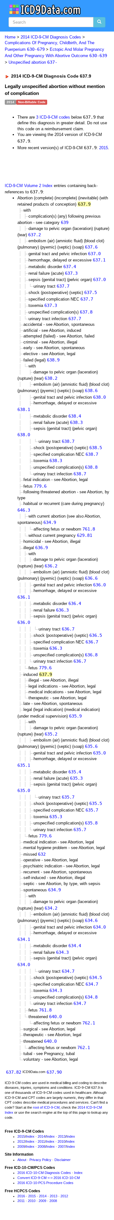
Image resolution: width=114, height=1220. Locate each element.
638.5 (95, 447)
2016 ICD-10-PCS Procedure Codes (45, 1183)
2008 (41, 1146)
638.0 (99, 397)
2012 (21, 1141)
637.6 (91, 246)
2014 (41, 1136)
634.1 (23, 939)
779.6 (40, 486)
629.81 (84, 535)
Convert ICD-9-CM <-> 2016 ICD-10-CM (48, 1178)
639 (64, 222)
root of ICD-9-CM (46, 1107)
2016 (21, 1196)
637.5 (90, 292)
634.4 (74, 945)
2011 (41, 1141)
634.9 (49, 522)
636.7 (68, 628)
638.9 (53, 359)
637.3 (71, 273)
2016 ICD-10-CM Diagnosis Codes (44, 1173)
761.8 (88, 528)
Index (30, 1136)
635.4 (74, 771)
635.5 (95, 803)
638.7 (68, 441)
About (21, 1160)
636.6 (91, 578)
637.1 (99, 259)
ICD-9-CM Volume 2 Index (29, 185)
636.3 (62, 610)
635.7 (68, 797)
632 (42, 854)
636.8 (91, 654)
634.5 (95, 977)
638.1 (23, 409)
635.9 (75, 716)
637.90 (54, 1072)
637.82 (13, 1072)
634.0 (99, 927)
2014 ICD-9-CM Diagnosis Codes (51, 37)
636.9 (41, 547)
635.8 (91, 822)
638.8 (91, 467)
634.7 (68, 971)
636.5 (95, 635)
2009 (21, 1146)
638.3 (76, 422)
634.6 (91, 920)
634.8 (91, 997)
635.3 (76, 778)
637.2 (34, 234)
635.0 (99, 752)
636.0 (99, 584)
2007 (62, 1146)
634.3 (62, 952)
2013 (62, 1136)
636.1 (23, 597)
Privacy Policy (40, 1160)
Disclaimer (62, 1160)
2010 (61, 1141)
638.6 (91, 390)
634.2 (51, 908)
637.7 (63, 286)
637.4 (69, 266)
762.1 (88, 1022)
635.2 (51, 733)
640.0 (55, 1016)
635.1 (23, 765)
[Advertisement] (50, 166)
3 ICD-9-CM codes (53, 117)
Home (10, 37)
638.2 (51, 378)
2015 (103, 147)
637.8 (86, 311)
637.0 (94, 253)
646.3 (23, 510)
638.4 (74, 416)
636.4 (74, 603)
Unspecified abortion (33, 62)
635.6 (91, 746)
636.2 (51, 565)
